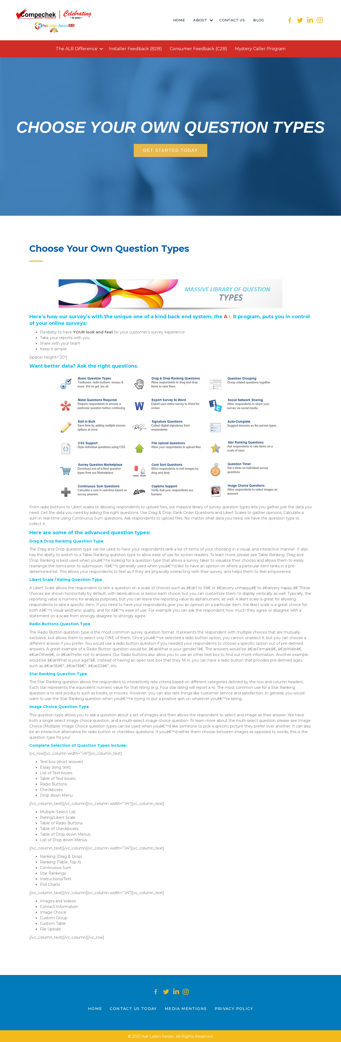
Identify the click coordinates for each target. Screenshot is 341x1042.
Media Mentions (186, 1008)
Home (179, 20)
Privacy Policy (234, 1008)
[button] (211, 20)
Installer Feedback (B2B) (135, 48)
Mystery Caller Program (260, 48)
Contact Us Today (133, 1008)
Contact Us (232, 20)
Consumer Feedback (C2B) (198, 48)
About (200, 20)
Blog (258, 20)
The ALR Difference (77, 48)
